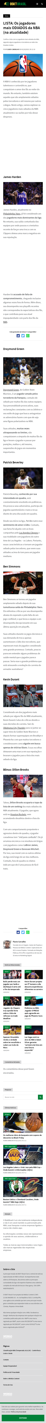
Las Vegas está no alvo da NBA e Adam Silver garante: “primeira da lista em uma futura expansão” (33, 1043)
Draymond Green (11, 389)
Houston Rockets (18, 814)
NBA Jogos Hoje (10, 1146)
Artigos (7, 1114)
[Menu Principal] (37, 4)
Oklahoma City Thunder (14, 727)
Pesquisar (40, 1097)
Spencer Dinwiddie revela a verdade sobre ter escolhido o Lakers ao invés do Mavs (12, 1042)
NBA (5, 321)
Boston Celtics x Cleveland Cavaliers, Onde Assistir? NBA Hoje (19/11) (21, 1200)
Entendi (23, 1418)
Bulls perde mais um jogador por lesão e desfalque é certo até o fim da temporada (12, 985)
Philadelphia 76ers (11, 213)
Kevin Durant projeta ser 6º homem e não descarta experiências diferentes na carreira (34, 985)
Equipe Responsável (10, 1366)
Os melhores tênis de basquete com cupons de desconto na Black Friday (22, 1136)
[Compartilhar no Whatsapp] (27, 335)
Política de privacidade (18, 1412)
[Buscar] (42, 4)
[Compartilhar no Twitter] (23, 335)
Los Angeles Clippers (28, 532)
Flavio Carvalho (12, 49)
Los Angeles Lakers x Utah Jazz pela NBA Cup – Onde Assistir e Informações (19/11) (22, 1168)
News (6, 16)
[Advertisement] (23, 145)
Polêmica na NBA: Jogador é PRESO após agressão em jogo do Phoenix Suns (33, 1012)
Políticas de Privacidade (11, 1372)
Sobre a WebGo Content (11, 1379)
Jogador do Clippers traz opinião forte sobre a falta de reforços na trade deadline (11, 1013)
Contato (6, 1360)
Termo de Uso (8, 1385)
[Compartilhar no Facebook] (18, 335)
